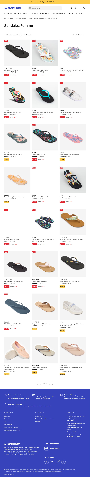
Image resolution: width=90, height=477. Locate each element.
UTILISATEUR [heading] (70, 412)
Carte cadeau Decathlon (11, 427)
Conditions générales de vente (76, 416)
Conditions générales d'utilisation (73, 419)
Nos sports (7, 13)
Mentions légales (72, 432)
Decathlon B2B (72, 13)
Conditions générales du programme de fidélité (74, 435)
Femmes (17, 13)
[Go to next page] (51, 383)
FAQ (5, 421)
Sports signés (8, 424)
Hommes (26, 13)
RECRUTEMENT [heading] (40, 412)
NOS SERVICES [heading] (8, 412)
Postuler (37, 421)
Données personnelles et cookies (74, 428)
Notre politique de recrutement (44, 419)
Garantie (6, 419)
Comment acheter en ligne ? (12, 430)
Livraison (7, 416)
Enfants (34, 13)
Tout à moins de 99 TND (58, 13)
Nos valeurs (39, 416)
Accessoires (44, 13)
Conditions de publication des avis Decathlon (76, 424)
